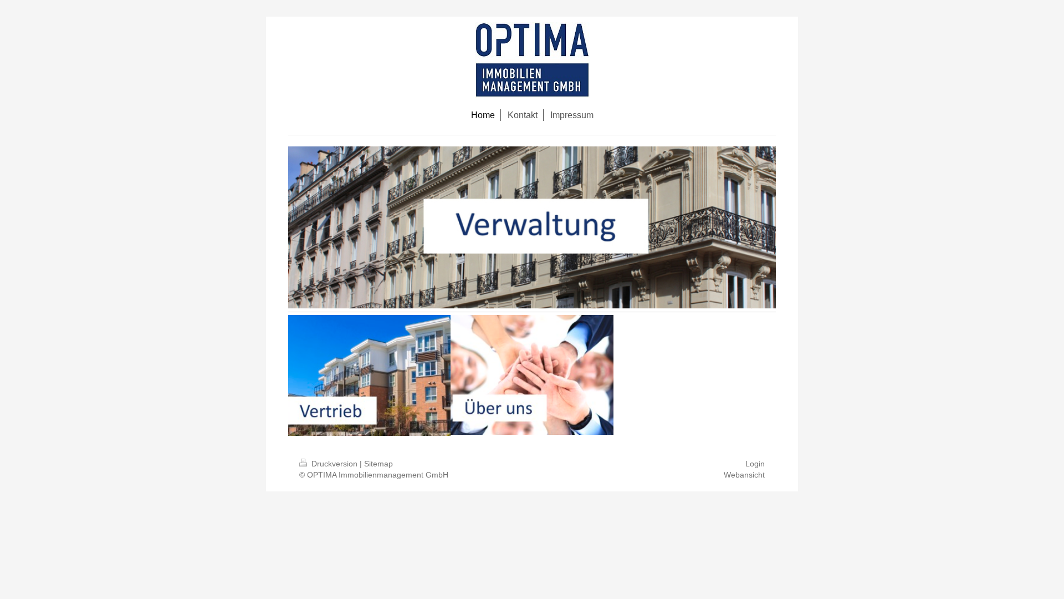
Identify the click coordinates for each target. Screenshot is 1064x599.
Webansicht (744, 474)
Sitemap (378, 463)
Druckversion (334, 463)
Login (755, 463)
